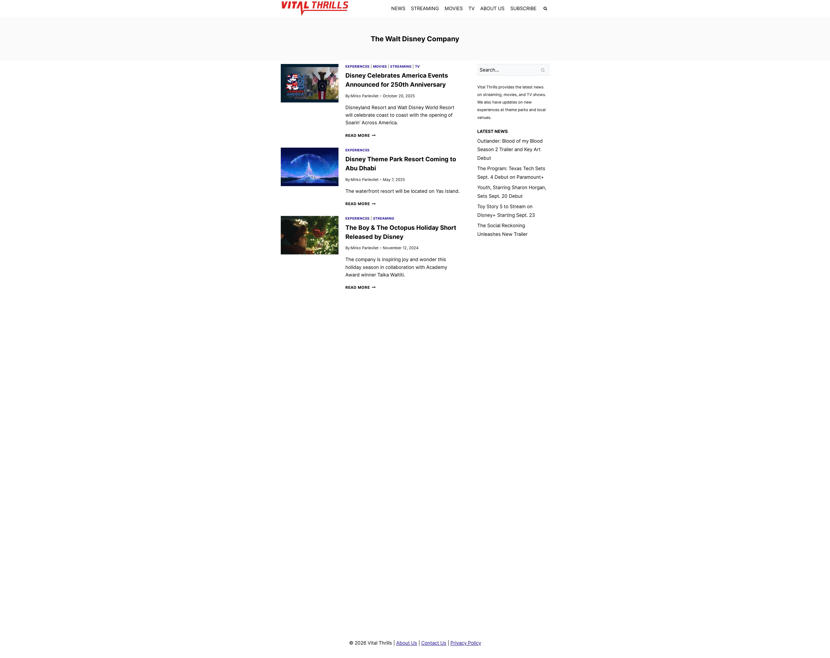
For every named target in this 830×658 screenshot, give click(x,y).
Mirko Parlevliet (364, 96)
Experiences (357, 66)
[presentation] (309, 83)
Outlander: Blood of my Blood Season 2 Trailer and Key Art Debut (510, 149)
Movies (380, 66)
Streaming (401, 66)
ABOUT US (492, 8)
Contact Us (433, 643)
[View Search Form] (545, 9)
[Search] (543, 69)
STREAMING (425, 8)
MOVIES (454, 8)
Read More (360, 135)
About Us (406, 643)
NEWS (398, 8)
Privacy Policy (465, 643)
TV (471, 8)
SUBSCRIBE (523, 8)
